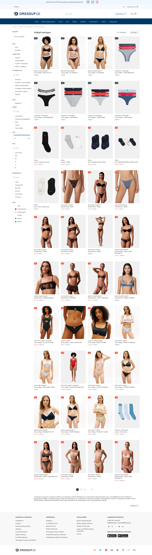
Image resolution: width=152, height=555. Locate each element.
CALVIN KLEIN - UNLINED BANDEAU (44, 298)
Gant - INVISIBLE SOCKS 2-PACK (97, 162)
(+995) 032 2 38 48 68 (113, 520)
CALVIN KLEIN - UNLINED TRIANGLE (125, 298)
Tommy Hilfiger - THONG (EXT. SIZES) (98, 432)
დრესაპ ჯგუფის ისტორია (85, 523)
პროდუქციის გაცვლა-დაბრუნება (25, 540)
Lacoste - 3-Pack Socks (121, 432)
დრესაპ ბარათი (51, 526)
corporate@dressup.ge (124, 523)
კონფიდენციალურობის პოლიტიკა (57, 537)
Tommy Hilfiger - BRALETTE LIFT (42, 73)
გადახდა (18, 523)
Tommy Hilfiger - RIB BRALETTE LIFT (44, 432)
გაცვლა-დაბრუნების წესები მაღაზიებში (85, 530)
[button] (26, 517)
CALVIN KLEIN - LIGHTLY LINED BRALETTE (45, 476)
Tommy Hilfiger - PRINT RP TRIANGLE (125, 342)
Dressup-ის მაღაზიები (83, 526)
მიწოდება (18, 529)
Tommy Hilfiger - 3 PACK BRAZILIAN (124, 73)
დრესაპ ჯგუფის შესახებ (84, 520)
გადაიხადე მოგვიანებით (23, 526)
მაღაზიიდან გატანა (21, 532)
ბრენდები (16, 6)
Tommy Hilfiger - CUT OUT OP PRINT (44, 342)
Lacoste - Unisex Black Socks (42, 162)
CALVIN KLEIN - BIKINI (67, 251)
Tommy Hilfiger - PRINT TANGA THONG (44, 387)
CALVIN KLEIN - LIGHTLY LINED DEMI (98, 298)
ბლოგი (79, 534)
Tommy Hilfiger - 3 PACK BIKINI (69, 117)
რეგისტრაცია (19, 520)
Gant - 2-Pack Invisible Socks (41, 207)
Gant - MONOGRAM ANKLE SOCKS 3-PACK (126, 162)
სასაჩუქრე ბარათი (52, 523)
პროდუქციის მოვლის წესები (55, 532)
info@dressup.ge (112, 523)
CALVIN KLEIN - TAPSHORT (68, 298)
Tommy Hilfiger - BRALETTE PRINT (97, 342)
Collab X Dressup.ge (51, 529)
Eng (124, 6)
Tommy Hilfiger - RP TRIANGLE (69, 73)
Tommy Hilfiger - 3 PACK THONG (96, 117)
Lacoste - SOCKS (65, 162)
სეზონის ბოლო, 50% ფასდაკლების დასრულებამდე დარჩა (64, 2)
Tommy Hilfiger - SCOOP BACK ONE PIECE (72, 387)
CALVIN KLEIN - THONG (40, 251)
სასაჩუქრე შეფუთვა (21, 537)
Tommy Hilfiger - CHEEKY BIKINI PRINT (71, 342)
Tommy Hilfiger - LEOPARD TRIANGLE (98, 387)
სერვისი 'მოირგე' (20, 534)
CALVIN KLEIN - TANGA (67, 207)
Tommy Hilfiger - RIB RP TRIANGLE (70, 432)
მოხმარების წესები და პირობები (56, 534)
